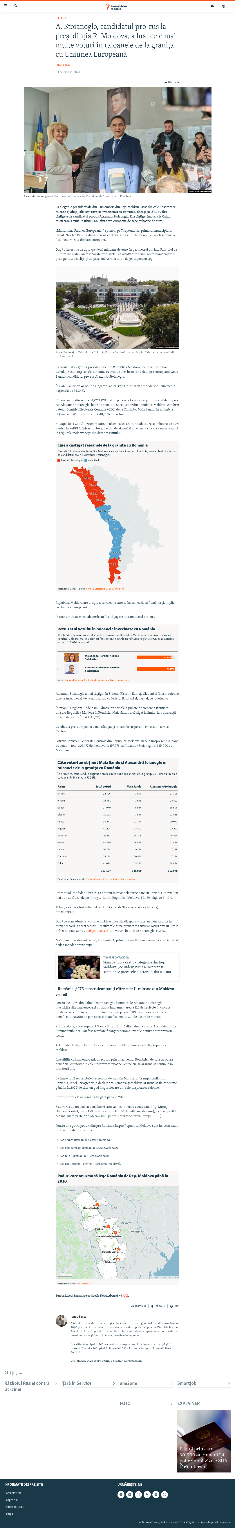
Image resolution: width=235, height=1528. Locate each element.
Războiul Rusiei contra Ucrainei (27, 1386)
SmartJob (186, 1383)
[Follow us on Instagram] (138, 1494)
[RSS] (147, 1494)
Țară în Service (77, 1383)
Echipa (8, 1514)
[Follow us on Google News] (155, 1494)
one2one (128, 1383)
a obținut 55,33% (97, 931)
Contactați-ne (12, 1493)
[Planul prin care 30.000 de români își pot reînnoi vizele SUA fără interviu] (204, 1441)
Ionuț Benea (63, 64)
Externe (62, 18)
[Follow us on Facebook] (121, 1494)
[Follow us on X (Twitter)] (164, 1494)
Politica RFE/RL (14, 1507)
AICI (125, 1295)
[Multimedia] (212, 6)
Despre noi (11, 1500)
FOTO (125, 1403)
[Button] (171, 82)
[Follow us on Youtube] (129, 1494)
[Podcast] (223, 6)
